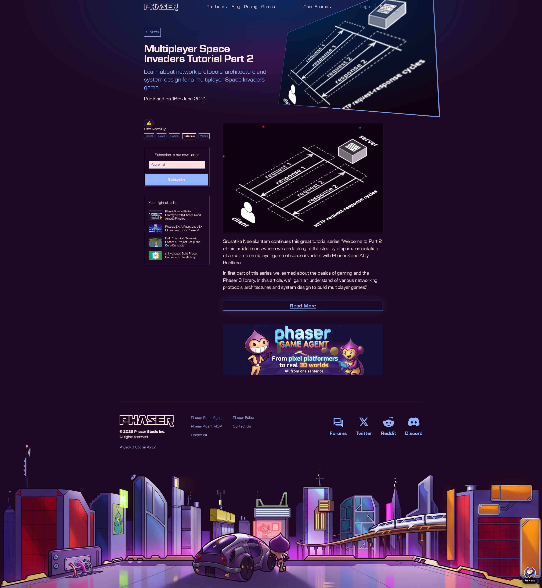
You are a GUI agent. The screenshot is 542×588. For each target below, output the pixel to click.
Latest (149, 136)
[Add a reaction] (149, 123)
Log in (366, 7)
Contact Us (242, 426)
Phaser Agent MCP (206, 426)
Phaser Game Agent (207, 417)
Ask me (530, 580)
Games (268, 7)
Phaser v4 (199, 435)
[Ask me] (530, 573)
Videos (204, 136)
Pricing (250, 7)
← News (152, 32)
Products (215, 7)
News (161, 136)
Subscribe (176, 179)
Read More (303, 306)
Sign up (387, 7)
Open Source (315, 7)
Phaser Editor (243, 417)
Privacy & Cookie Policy (137, 447)
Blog (236, 7)
